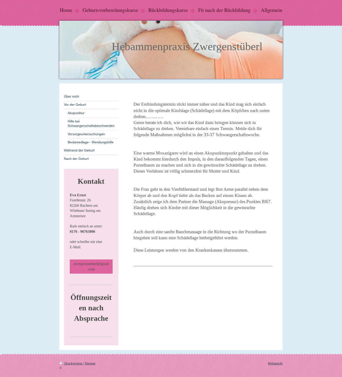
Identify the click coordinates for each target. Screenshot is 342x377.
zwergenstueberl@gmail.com (91, 266)
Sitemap (90, 363)
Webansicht (275, 363)
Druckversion (73, 363)
